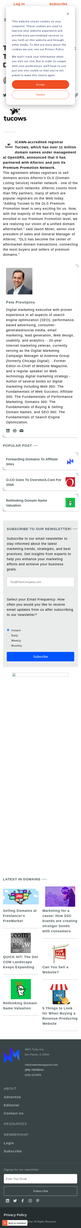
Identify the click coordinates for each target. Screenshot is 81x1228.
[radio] (40, 630)
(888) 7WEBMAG (34, 1069)
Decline (40, 94)
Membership (16, 1134)
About (10, 1088)
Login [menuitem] (9, 1143)
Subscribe (58, 4)
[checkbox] (40, 638)
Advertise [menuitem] (12, 1097)
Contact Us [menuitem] (14, 1113)
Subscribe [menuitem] (13, 1151)
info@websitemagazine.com (41, 1064)
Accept (40, 84)
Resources (15, 1124)
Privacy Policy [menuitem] (15, 1215)
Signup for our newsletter (21, 1169)
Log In (19, 4)
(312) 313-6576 (33, 1075)
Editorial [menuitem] (11, 1105)
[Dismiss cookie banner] (67, 14)
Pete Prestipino (20, 302)
